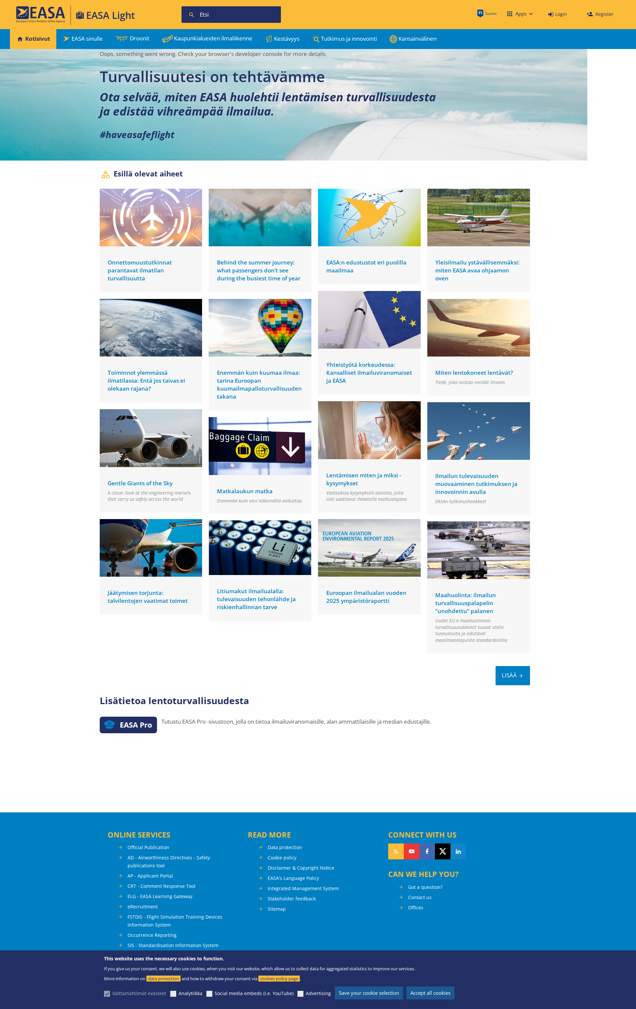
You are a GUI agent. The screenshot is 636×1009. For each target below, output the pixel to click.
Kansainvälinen (417, 38)
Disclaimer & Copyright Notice (301, 868)
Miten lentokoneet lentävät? (474, 372)
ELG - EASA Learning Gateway (160, 896)
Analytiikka (190, 993)
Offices (415, 907)
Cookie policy (282, 857)
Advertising (318, 993)
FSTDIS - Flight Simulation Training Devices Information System (175, 921)
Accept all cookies (430, 992)
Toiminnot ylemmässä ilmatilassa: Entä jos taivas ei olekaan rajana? (146, 380)
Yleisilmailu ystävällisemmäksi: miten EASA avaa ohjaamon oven (477, 270)
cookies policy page (279, 979)
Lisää (509, 675)
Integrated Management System (303, 888)
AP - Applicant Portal (150, 876)
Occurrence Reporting (152, 935)
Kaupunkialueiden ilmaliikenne (213, 38)
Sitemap (277, 909)
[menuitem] (557, 14)
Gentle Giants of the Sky (140, 483)
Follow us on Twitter (442, 851)
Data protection (285, 847)
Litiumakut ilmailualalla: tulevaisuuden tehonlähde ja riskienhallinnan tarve (256, 599)
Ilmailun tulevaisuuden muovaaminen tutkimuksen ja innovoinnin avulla (476, 484)
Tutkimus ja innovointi (349, 38)
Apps (521, 13)
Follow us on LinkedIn (458, 851)
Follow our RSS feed (396, 851)
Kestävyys (286, 38)
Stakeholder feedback (292, 898)
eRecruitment (143, 906)
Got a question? (425, 887)
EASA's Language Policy (293, 878)
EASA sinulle (87, 38)
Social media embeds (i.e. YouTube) (254, 993)
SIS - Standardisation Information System (173, 945)
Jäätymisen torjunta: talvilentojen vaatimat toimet (148, 596)
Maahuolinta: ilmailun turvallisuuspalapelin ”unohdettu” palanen (465, 603)
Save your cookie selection (369, 992)
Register (604, 14)
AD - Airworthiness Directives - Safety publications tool (169, 861)
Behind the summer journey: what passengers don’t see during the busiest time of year (258, 270)
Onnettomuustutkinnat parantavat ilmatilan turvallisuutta (140, 270)
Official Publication (148, 847)
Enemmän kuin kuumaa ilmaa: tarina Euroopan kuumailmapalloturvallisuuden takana (259, 384)
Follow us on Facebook (427, 851)
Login (561, 14)
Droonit (139, 38)
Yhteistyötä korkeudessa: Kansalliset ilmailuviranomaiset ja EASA (369, 372)
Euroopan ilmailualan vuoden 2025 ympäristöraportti (366, 596)
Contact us (420, 897)
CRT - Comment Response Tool (161, 886)
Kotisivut (37, 38)
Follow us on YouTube (411, 851)
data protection (163, 979)
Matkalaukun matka (245, 491)
